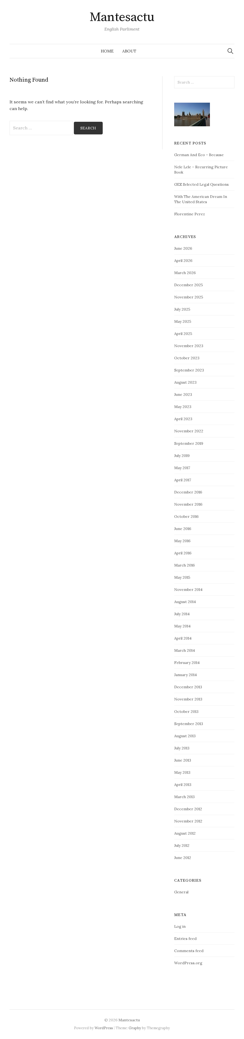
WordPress (104, 1028)
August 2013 (185, 735)
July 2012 (181, 845)
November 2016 (188, 504)
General (181, 892)
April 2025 (183, 333)
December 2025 (188, 284)
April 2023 (183, 418)
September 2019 (188, 443)
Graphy (135, 1028)
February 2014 (187, 662)
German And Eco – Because (199, 154)
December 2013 (188, 686)
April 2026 (183, 260)
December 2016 (188, 492)
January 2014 (185, 674)
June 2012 (182, 857)
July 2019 (182, 455)
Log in (180, 926)
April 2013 (182, 784)
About (129, 51)
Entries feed (185, 938)
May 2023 (182, 406)
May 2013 (182, 772)
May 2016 (182, 540)
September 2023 (189, 370)
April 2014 (183, 638)
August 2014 (185, 601)
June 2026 (183, 248)
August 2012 (185, 833)
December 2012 (188, 808)
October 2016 (186, 516)
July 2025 (182, 309)
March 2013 (184, 796)
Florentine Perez (189, 214)
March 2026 (185, 272)
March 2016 (184, 565)
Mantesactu (122, 17)
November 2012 (188, 821)
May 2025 (182, 321)
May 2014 (182, 626)
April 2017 (182, 479)
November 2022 (188, 431)
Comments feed (188, 950)
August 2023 (185, 382)
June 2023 (183, 394)
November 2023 (188, 345)
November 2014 (188, 589)
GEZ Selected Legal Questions (201, 184)
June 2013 (182, 760)
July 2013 (181, 748)
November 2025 (188, 297)
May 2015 (182, 577)
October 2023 (186, 357)
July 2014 (182, 613)
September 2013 (188, 723)
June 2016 (182, 528)
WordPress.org (188, 962)
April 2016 (182, 553)
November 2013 (188, 699)
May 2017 (182, 467)
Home (107, 51)
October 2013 (186, 711)
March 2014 (184, 650)
